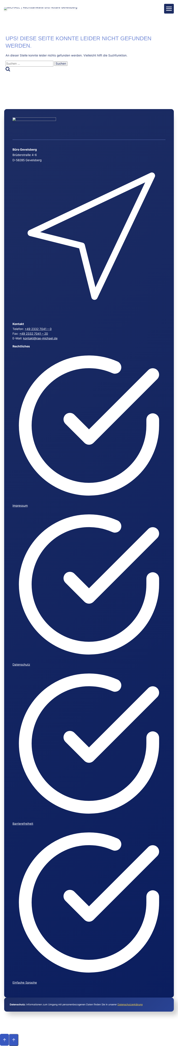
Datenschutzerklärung (130, 1004)
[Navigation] (169, 9)
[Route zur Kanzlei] (89, 314)
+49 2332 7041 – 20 (33, 333)
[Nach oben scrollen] (4, 1040)
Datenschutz (21, 664)
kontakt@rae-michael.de (40, 338)
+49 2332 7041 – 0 (38, 329)
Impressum (20, 505)
